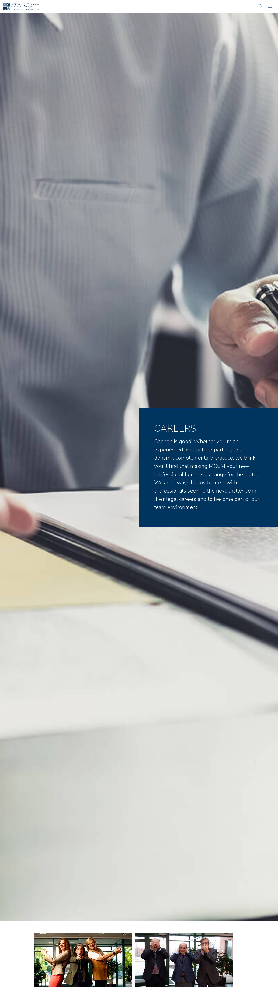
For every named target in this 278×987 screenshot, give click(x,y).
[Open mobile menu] (270, 6)
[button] (261, 6)
